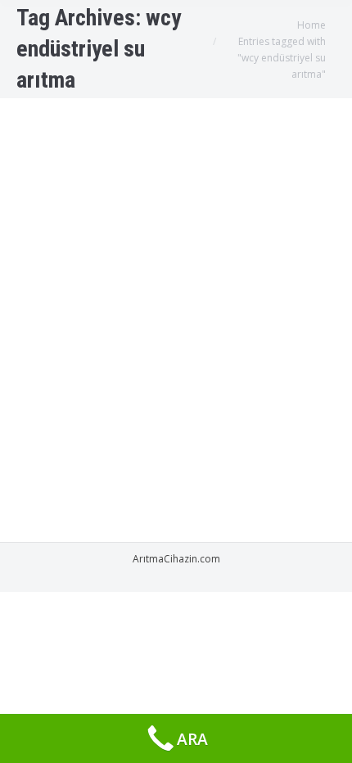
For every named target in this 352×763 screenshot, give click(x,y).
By (58, 230)
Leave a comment (211, 230)
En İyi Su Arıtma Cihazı (87, 214)
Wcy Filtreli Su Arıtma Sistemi (143, 184)
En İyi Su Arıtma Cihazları (198, 214)
